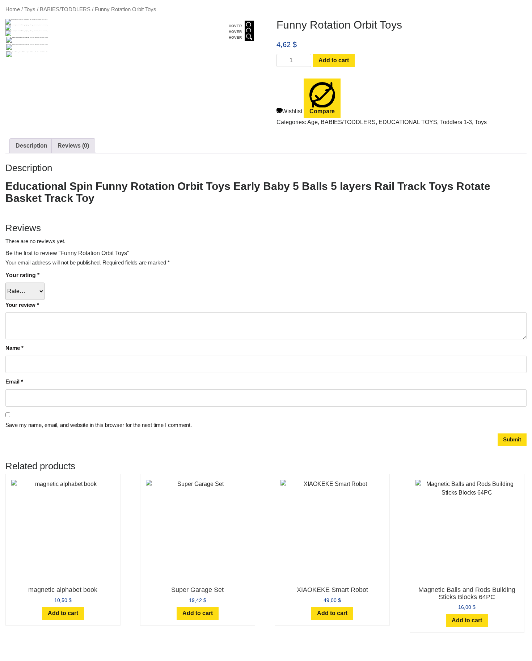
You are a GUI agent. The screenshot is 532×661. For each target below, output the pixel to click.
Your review (22, 305)
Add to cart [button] (63, 613)
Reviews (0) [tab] (73, 146)
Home (12, 9)
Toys (29, 9)
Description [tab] (31, 146)
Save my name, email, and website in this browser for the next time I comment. (98, 425)
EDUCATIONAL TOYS (408, 122)
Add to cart (333, 60)
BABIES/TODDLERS (65, 9)
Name (14, 348)
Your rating (22, 275)
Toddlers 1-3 (456, 122)
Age (312, 122)
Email (14, 381)
